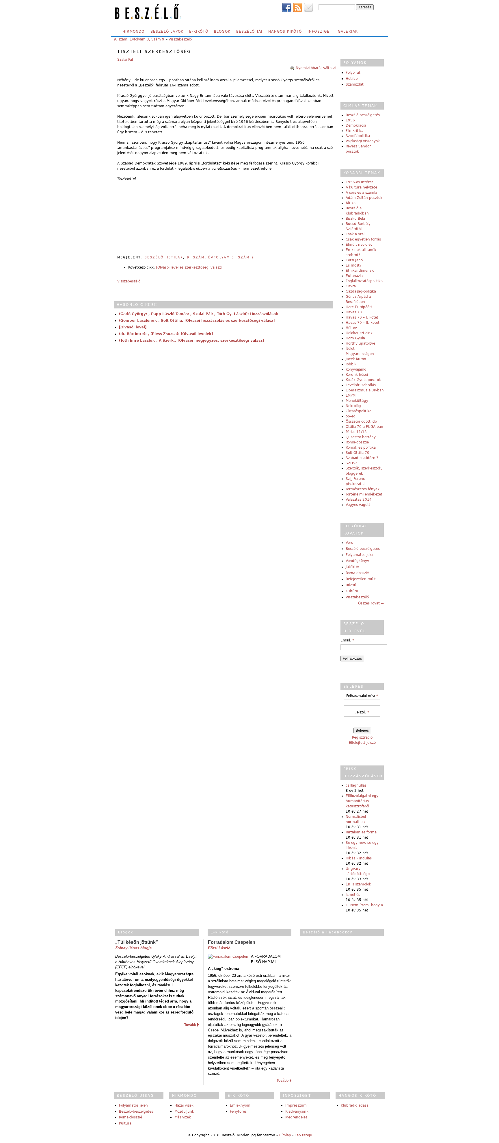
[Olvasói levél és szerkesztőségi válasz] (189, 267)
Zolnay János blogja (133, 948)
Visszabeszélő (180, 39)
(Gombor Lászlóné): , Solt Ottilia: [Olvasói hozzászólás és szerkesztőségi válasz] (197, 321)
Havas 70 (354, 312)
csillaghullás (356, 785)
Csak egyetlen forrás (363, 239)
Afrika (350, 203)
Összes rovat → (371, 603)
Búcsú (351, 585)
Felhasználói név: (362, 696)
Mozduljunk (184, 1111)
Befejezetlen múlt (361, 579)
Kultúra (352, 591)
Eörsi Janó (354, 260)
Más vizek (182, 1117)
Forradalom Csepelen (231, 942)
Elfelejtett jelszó (362, 743)
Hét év (351, 328)
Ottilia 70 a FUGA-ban (364, 427)
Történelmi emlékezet (364, 494)
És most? (353, 265)
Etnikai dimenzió (360, 271)
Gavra (351, 286)
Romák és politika (361, 447)
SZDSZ (352, 463)
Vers (349, 543)
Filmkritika (354, 131)
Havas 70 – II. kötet (362, 323)
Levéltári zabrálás (361, 385)
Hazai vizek (183, 1105)
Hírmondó (133, 31)
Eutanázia (354, 276)
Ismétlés (353, 895)
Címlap (285, 1135)
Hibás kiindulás (359, 858)
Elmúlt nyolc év (359, 245)
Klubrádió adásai (355, 1105)
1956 (350, 120)
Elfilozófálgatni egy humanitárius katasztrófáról (362, 801)
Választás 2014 (359, 499)
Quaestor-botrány (361, 437)
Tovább (190, 1025)
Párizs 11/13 (356, 432)
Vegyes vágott (358, 505)
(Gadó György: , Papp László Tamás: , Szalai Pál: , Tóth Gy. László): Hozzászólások (198, 314)
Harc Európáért (359, 307)
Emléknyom (240, 1105)
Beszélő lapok (167, 31)
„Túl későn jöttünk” (136, 942)
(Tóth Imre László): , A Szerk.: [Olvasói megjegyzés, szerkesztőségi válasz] (191, 341)
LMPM (350, 395)
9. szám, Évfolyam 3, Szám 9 (139, 39)
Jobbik (351, 364)
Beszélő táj (249, 31)
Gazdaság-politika (361, 291)
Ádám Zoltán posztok (364, 198)
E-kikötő (198, 31)
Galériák (348, 31)
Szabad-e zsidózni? (362, 458)
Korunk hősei (357, 375)
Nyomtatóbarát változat (316, 68)
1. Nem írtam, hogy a (364, 905)
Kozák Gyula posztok (363, 380)
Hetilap (352, 79)
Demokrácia (356, 125)
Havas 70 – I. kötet (362, 317)
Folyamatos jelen (360, 555)
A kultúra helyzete (361, 187)
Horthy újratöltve (360, 343)
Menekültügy (357, 401)
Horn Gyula (355, 338)
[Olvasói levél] (132, 327)
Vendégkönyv (357, 561)
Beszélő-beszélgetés (363, 115)
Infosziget (320, 31)
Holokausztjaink (359, 333)
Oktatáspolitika (358, 411)
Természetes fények (362, 489)
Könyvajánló (356, 369)
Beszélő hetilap (163, 257)
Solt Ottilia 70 (357, 453)
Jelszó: (362, 712)
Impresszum (296, 1105)
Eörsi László (219, 948)
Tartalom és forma (361, 832)
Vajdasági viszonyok (363, 141)
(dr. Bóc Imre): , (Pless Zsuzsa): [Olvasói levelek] (166, 334)
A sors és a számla (361, 192)
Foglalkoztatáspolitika (364, 281)
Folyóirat (353, 73)
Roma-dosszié (357, 442)
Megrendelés (296, 1117)
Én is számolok (358, 884)
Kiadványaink (296, 1111)
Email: (347, 640)
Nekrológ (353, 406)
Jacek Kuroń (356, 359)
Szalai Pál (125, 60)
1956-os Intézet (359, 182)
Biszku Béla (355, 219)
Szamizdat (355, 84)
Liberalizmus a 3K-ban (365, 390)
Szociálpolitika (358, 136)
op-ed (350, 416)
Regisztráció (362, 737)
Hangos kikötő (285, 31)
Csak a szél (355, 234)
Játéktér (352, 567)
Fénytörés (238, 1111)
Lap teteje (303, 1135)
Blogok (222, 31)
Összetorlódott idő (361, 421)
